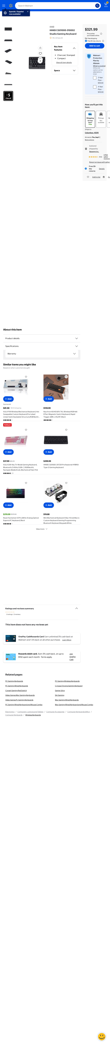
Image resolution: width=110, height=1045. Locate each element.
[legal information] (101, 34)
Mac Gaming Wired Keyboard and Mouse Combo (74, 705)
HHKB (52, 27)
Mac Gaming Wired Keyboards (67, 700)
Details (101, 169)
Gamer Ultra (60, 690)
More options (89, 140)
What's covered (99, 66)
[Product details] (76, 338)
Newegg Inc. (94, 151)
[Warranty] (74, 354)
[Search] (97, 5)
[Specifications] (76, 346)
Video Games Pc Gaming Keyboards (19, 700)
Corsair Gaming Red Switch (16, 690)
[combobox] (58, 5)
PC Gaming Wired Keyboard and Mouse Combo (23, 705)
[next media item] (40, 61)
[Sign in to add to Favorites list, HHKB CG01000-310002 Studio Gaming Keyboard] (40, 53)
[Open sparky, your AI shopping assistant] (102, 1037)
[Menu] (4, 5)
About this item (12, 329)
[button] (34, 63)
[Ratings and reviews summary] (76, 607)
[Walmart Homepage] (11, 5)
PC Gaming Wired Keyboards (16, 686)
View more (40, 529)
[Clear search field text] (94, 5)
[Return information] (102, 41)
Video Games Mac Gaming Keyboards (20, 695)
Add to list (96, 177)
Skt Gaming (59, 695)
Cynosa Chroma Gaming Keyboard (68, 686)
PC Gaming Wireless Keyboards (67, 681)
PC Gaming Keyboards (14, 681)
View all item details (64, 62)
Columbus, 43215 (92, 133)
